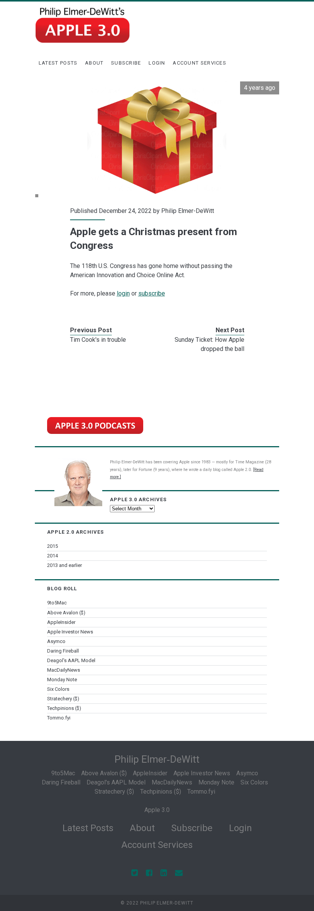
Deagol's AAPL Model (71, 660)
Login (157, 63)
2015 (52, 546)
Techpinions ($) (64, 708)
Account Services (199, 63)
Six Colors (58, 689)
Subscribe (126, 63)
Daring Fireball (63, 651)
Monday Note (62, 679)
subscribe (151, 293)
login (123, 293)
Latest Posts (58, 63)
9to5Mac (57, 603)
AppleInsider (61, 622)
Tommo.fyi (58, 718)
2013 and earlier (64, 565)
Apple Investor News (70, 632)
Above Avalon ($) (66, 612)
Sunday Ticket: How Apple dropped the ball (209, 344)
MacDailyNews (63, 670)
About (94, 63)
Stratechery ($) (63, 699)
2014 (52, 556)
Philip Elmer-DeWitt (187, 210)
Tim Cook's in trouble (98, 339)
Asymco (56, 641)
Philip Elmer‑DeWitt (157, 759)
